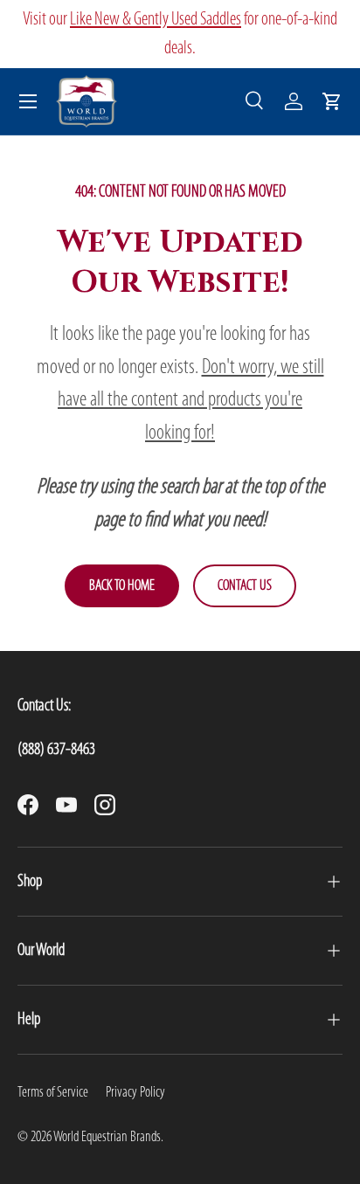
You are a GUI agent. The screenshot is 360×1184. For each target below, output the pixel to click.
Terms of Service (52, 1092)
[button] (332, 101)
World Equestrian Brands (107, 1137)
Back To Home (122, 585)
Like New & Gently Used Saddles (155, 20)
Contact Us (245, 585)
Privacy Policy (135, 1092)
